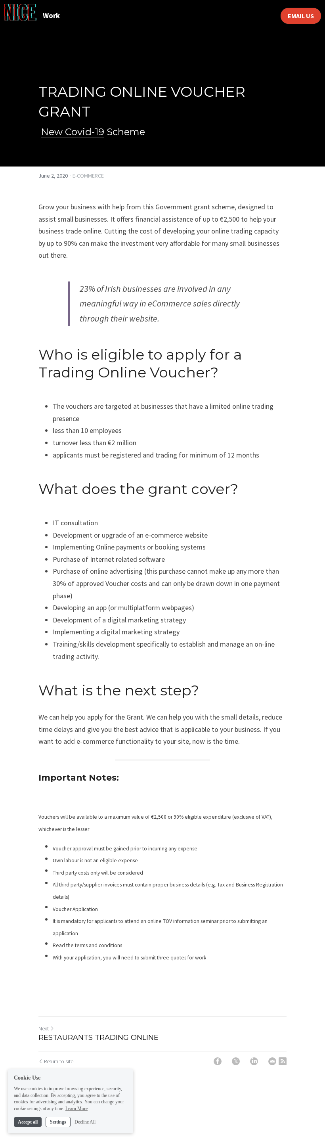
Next (43, 1028)
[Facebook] (218, 1061)
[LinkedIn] (254, 1061)
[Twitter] (236, 1061)
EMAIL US (301, 16)
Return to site (58, 1061)
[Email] (272, 1061)
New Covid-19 (72, 132)
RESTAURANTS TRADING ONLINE (98, 1037)
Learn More (76, 1108)
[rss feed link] (283, 1061)
